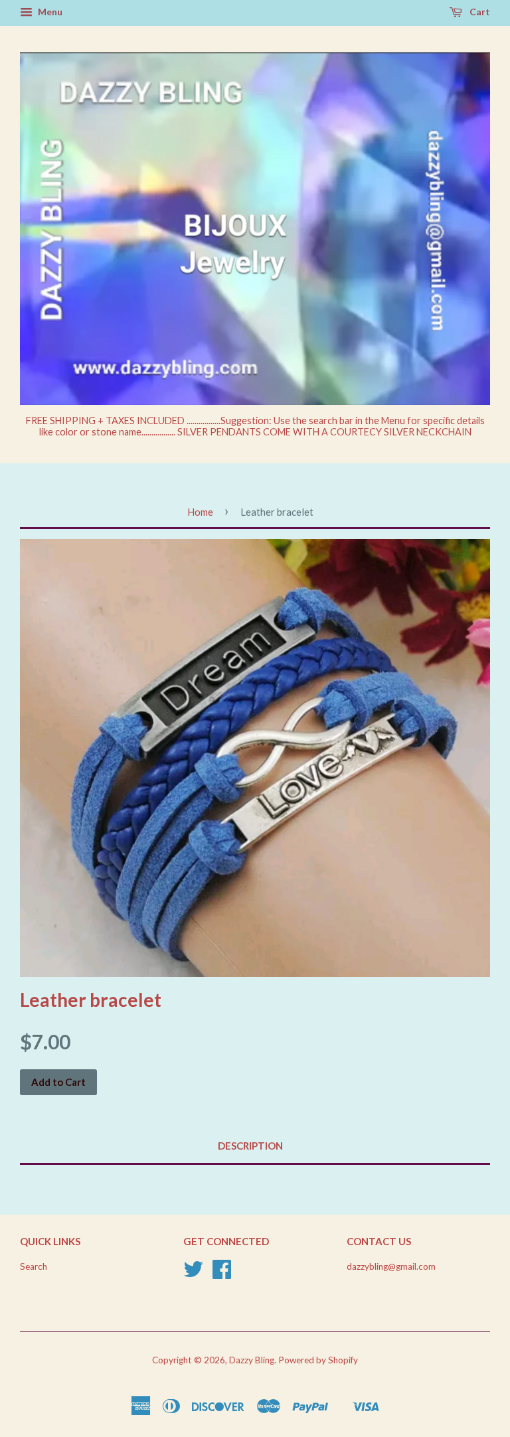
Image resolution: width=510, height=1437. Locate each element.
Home (200, 512)
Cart (479, 11)
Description (250, 1146)
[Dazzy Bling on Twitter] (193, 1273)
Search (33, 1266)
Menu (49, 11)
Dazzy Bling (251, 1360)
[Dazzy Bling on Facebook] (222, 1273)
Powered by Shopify (318, 1360)
